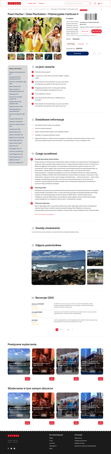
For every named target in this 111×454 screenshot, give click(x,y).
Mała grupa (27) (13, 94)
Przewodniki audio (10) (15, 140)
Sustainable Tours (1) (15, 148)
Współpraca (52, 446)
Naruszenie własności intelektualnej (85, 446)
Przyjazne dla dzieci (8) (16, 119)
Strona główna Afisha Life (14, 9)
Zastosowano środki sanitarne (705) (15, 102)
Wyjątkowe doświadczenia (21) (17, 73)
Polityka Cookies (79, 443)
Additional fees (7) (14, 160)
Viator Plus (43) (13, 146)
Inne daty (81, 44)
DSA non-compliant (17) (16, 162)
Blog (50, 448)
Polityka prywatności (81, 440)
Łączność (52, 443)
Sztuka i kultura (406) (15, 143)
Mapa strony (78, 438)
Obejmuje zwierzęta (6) (16, 121)
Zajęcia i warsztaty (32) (16, 134)
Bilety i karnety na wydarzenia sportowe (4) (16, 90)
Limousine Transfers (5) (16, 151)
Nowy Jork (85, 31)
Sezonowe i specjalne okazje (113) (15, 98)
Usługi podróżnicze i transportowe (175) (15, 78)
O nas (51, 440)
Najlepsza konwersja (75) (16, 137)
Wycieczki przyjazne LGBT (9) (17, 115)
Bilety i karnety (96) (15, 86)
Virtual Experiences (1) (15, 157)
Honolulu (25, 9)
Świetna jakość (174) (15, 132)
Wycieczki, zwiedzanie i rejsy (41, 9)
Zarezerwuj (77, 53)
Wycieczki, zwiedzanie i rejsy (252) (17, 82)
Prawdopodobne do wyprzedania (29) (15, 110)
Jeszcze (27, 379)
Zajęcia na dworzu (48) (16, 106)
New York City (96, 31)
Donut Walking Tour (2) (16, 154)
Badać (41, 3)
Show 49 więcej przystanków (44, 214)
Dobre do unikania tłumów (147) (17, 125)
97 (68, 329)
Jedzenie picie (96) (14, 129)
